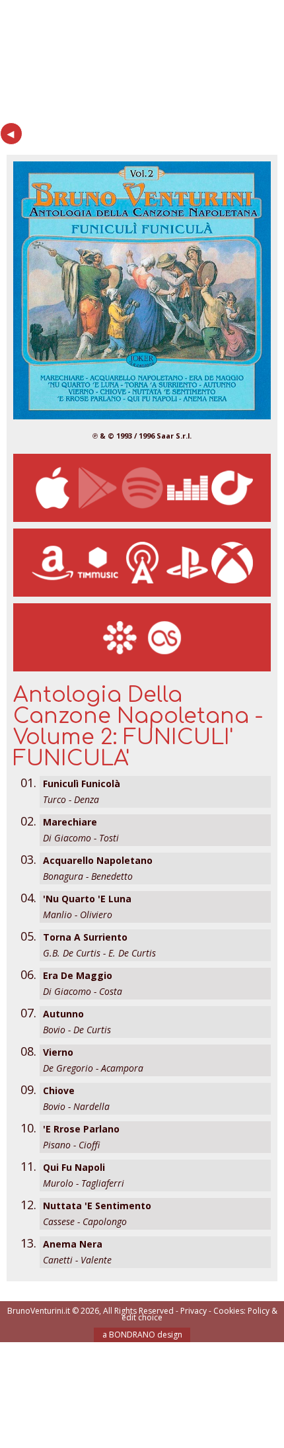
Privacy (193, 1310)
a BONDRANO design (142, 1334)
